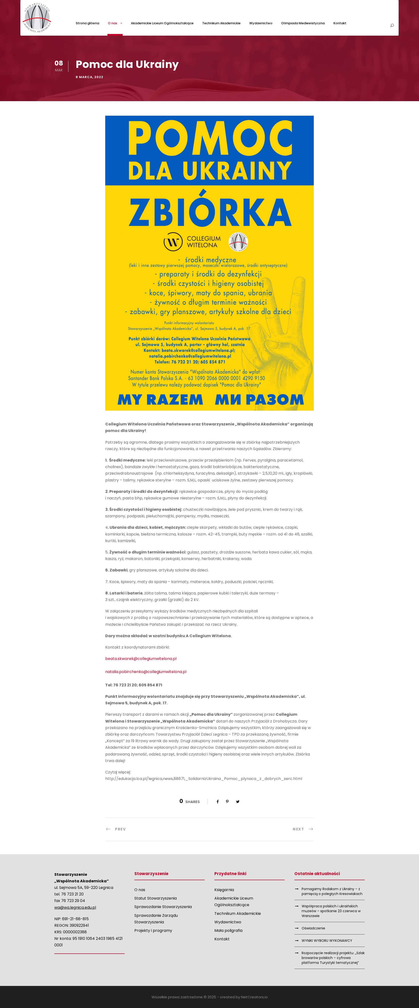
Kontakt (339, 23)
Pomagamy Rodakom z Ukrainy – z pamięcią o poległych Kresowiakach (332, 891)
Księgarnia (224, 890)
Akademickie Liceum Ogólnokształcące (162, 23)
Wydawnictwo (260, 23)
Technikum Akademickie (221, 23)
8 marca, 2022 (89, 77)
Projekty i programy (153, 930)
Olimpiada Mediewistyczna (303, 23)
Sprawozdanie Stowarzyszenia (163, 907)
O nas (112, 23)
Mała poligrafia (228, 930)
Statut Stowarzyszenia (155, 898)
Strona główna (87, 23)
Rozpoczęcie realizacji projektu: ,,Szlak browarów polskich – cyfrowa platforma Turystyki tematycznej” (333, 958)
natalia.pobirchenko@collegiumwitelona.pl (145, 672)
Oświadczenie (313, 928)
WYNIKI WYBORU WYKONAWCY (327, 940)
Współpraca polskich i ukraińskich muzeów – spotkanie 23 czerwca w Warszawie (331, 911)
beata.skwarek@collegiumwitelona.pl (141, 658)
